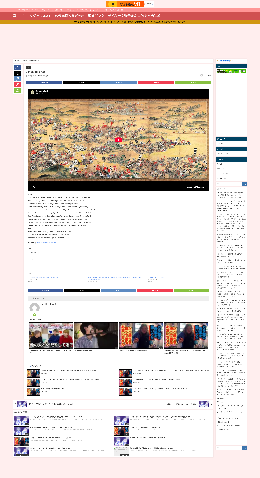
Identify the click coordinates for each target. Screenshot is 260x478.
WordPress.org (222, 178)
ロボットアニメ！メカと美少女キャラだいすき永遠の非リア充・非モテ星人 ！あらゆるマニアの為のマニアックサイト (231, 294)
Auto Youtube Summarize (46, 242)
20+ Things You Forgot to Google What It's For (43, 277)
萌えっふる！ (221, 398)
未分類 (28, 67)
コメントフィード (222, 173)
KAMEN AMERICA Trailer (156, 277)
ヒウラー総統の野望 (223, 429)
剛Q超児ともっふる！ (223, 422)
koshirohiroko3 (207, 75)
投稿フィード (221, 168)
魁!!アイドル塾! (221, 433)
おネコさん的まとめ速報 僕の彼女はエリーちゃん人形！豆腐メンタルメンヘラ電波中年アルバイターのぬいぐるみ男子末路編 (231, 195)
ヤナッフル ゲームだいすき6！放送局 (228, 425)
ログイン (220, 164)
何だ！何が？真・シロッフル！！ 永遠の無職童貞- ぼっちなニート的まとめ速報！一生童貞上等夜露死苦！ (231, 275)
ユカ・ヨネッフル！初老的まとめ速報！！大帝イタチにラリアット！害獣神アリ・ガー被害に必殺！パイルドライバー (231, 328)
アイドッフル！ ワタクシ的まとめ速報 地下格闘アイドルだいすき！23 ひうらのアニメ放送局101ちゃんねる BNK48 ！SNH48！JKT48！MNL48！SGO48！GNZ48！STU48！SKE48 (231, 205)
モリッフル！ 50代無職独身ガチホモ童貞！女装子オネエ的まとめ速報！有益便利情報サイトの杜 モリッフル (231, 373)
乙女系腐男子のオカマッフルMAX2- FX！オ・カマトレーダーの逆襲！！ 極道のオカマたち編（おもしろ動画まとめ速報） (231, 248)
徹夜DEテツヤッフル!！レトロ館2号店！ (229, 418)
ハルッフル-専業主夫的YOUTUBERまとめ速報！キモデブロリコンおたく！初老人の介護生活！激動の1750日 (231, 302)
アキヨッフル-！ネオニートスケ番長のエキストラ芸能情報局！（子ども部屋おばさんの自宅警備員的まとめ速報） (231, 356)
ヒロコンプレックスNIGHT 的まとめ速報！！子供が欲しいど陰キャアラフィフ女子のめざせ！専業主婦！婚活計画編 (231, 392)
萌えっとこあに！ (222, 402)
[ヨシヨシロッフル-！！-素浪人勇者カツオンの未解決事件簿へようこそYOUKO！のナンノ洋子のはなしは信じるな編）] (231, 364)
